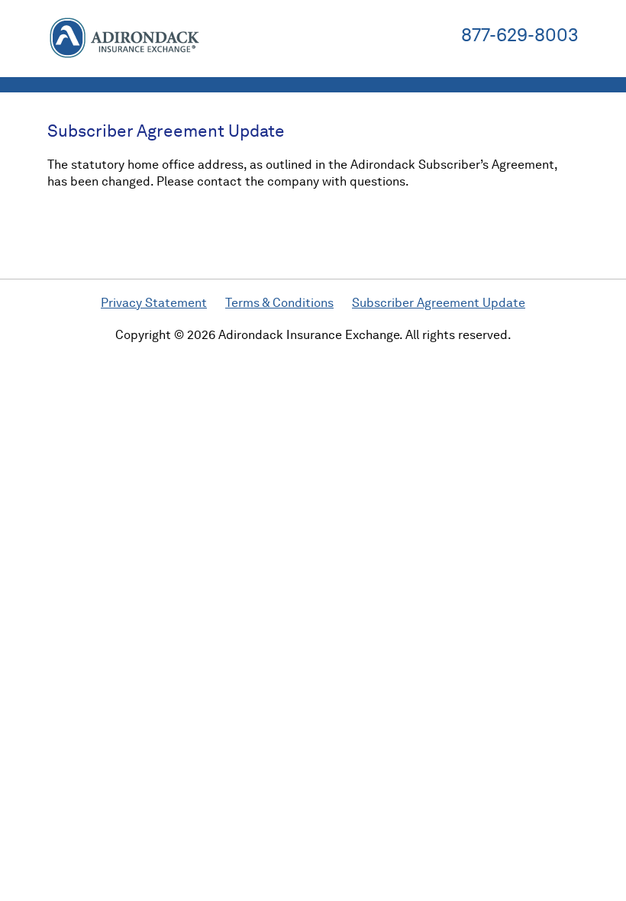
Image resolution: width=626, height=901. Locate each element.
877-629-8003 (520, 35)
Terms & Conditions (279, 302)
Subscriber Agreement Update (438, 302)
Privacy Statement (154, 302)
